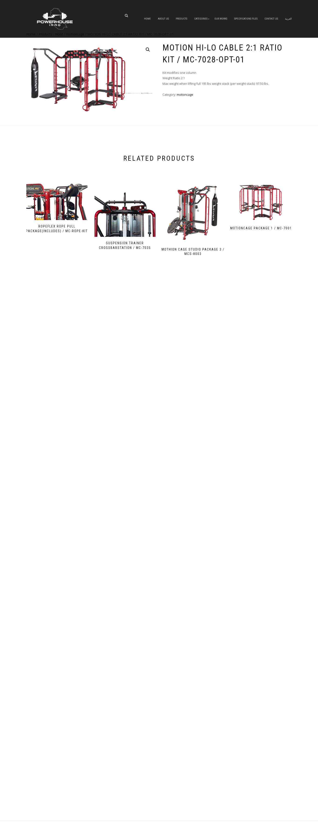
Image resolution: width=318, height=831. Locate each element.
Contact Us (271, 18)
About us (163, 18)
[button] (148, 49)
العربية (288, 18)
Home (147, 18)
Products (181, 18)
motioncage (185, 94)
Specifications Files (245, 18)
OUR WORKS (220, 18)
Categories (200, 18)
